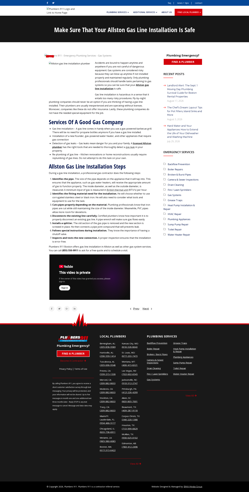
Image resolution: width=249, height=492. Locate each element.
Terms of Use (80, 369)
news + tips (183, 2)
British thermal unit (117, 189)
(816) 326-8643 (130, 346)
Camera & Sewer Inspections (183, 179)
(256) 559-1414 (108, 356)
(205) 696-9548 (108, 365)
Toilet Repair (175, 229)
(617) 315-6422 (108, 450)
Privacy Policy (65, 369)
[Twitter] (53, 2)
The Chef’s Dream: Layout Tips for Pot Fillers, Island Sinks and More (184, 111)
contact (198, 2)
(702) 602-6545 (130, 374)
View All (134, 463)
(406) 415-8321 (130, 365)
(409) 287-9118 (130, 410)
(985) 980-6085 (108, 441)
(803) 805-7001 (130, 401)
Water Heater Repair (179, 234)
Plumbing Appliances (179, 219)
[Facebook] (47, 2)
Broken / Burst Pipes (157, 354)
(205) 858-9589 (108, 346)
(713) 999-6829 (130, 428)
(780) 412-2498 (130, 446)
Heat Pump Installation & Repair (184, 350)
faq (169, 2)
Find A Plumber (183, 62)
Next (146, 308)
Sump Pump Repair (178, 224)
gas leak (130, 147)
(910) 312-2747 (130, 383)
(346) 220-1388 (130, 419)
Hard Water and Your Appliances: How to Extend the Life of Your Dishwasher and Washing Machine (183, 131)
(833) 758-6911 (108, 432)
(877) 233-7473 (130, 356)
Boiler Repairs (175, 169)
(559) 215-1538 (108, 374)
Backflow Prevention (179, 164)
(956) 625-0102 (130, 437)
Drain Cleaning (176, 184)
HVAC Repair (174, 214)
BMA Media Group (193, 486)
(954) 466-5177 (108, 423)
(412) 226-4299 (130, 392)
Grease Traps (175, 200)
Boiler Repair (153, 348)
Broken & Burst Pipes (179, 174)
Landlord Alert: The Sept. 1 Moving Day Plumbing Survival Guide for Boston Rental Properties (182, 91)
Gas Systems (174, 195)
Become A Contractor (71, 360)
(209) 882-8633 (108, 383)
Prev (136, 308)
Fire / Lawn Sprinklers (179, 189)
